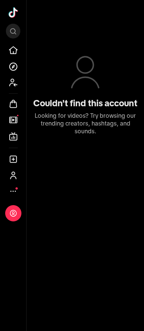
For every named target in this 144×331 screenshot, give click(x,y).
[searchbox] (13, 31)
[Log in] (13, 213)
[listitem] (13, 50)
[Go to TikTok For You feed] (13, 12)
